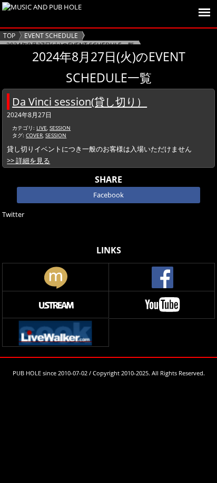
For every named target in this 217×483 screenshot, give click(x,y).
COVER (34, 135)
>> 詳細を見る (28, 160)
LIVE (41, 127)
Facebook (108, 195)
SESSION (60, 127)
